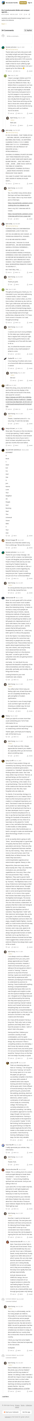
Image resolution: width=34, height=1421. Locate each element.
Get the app (26, 1412)
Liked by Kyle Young (13, 49)
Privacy (17, 1405)
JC (6, 385)
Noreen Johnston (11, 47)
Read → (4, 24)
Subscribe (23, 3)
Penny (8, 716)
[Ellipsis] (31, 47)
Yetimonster (9, 598)
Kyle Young (5, 14)
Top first (29, 30)
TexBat (10, 358)
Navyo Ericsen (10, 428)
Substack (7, 1417)
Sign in (30, 3)
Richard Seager (10, 540)
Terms (23, 1405)
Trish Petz (9, 1145)
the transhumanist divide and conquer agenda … (16, 11)
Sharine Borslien (11, 1169)
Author (12, 120)
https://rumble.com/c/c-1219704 (19, 1388)
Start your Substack (12, 1412)
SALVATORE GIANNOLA (13, 450)
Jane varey (9, 130)
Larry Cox (9, 760)
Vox (9, 75)
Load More (5, 1396)
